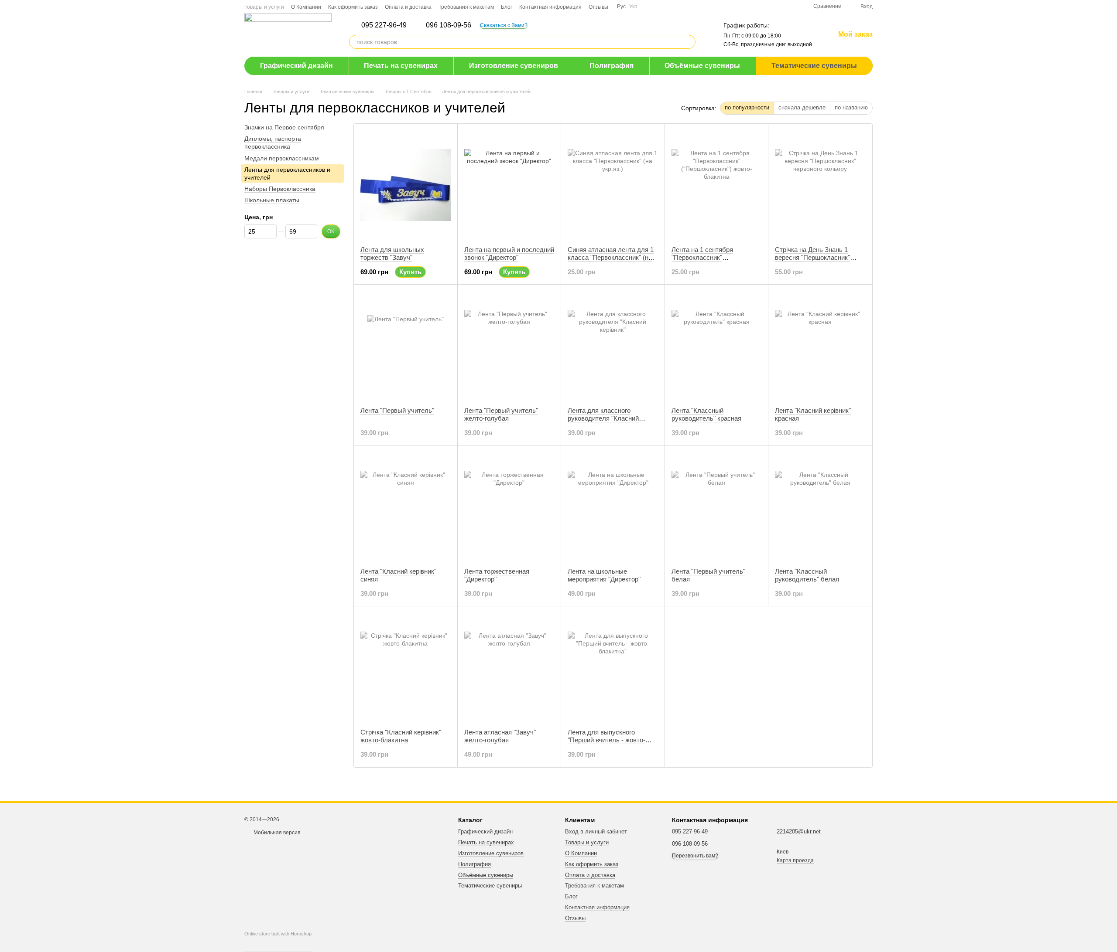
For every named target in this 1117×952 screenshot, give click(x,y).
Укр (633, 6)
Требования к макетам (466, 7)
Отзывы (598, 7)
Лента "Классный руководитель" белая (807, 575)
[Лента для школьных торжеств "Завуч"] (405, 184)
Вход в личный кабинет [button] (596, 831)
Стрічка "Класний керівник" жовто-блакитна (400, 736)
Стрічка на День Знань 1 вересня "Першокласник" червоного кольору (812, 257)
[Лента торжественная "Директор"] (509, 506)
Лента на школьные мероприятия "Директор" (604, 575)
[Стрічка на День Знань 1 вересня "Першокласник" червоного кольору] (820, 184)
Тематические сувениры (814, 65)
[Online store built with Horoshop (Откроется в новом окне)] (278, 941)
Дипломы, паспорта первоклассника (272, 142)
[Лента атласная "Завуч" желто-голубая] (509, 667)
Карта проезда (795, 860)
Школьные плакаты (271, 200)
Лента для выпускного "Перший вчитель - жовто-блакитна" (606, 739)
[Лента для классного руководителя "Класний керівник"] (613, 345)
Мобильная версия (276, 833)
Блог (506, 7)
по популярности (747, 107)
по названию (851, 107)
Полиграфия (611, 65)
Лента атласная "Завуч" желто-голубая (500, 736)
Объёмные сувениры (702, 65)
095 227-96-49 (384, 25)
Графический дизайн (296, 65)
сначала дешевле (802, 107)
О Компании (306, 7)
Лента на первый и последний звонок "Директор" (509, 253)
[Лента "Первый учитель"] (405, 345)
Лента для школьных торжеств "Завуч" (392, 253)
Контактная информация (550, 7)
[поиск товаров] (689, 42)
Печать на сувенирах (401, 65)
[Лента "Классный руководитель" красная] (717, 345)
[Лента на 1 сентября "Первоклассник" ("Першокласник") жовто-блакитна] (717, 184)
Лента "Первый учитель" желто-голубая (501, 414)
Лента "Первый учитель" (397, 410)
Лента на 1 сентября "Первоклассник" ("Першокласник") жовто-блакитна (709, 261)
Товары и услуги (264, 7)
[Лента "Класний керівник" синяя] (405, 506)
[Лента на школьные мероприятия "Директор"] (613, 506)
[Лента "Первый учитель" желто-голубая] (509, 345)
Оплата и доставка (408, 7)
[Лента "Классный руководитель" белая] (820, 506)
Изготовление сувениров (513, 65)
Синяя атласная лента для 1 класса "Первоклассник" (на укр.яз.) (611, 257)
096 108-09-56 (448, 25)
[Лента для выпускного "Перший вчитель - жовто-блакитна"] (613, 667)
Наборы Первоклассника (279, 188)
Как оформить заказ (353, 7)
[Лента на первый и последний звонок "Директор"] (509, 184)
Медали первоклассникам (281, 158)
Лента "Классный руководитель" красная (706, 414)
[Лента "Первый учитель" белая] (717, 506)
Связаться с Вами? (504, 25)
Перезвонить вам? (695, 856)
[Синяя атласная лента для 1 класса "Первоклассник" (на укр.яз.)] (613, 184)
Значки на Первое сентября (284, 127)
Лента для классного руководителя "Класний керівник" (603, 418)
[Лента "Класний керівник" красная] (820, 345)
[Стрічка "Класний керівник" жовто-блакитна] (405, 667)
